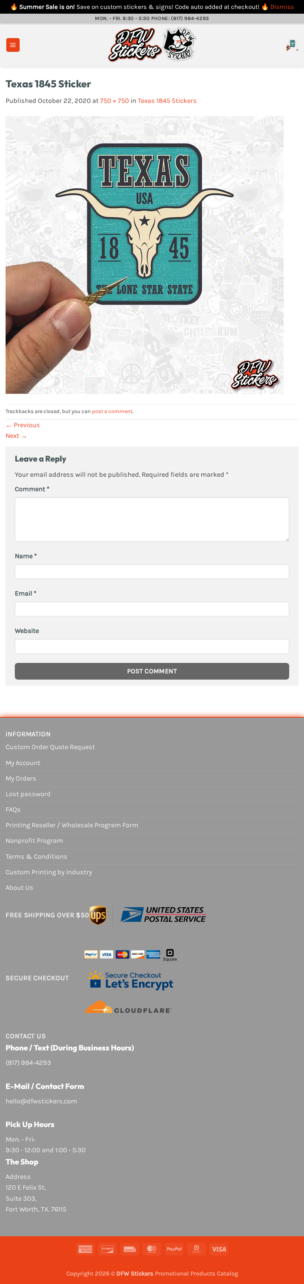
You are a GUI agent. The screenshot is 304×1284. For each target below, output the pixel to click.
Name (26, 556)
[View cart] (292, 44)
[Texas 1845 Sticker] (145, 255)
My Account (23, 763)
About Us (19, 888)
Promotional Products (185, 1273)
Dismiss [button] (282, 6)
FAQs (13, 809)
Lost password (28, 794)
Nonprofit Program (34, 841)
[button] (13, 45)
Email (25, 593)
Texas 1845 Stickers (167, 101)
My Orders (21, 778)
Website (27, 631)
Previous (23, 425)
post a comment (112, 411)
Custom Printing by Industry (49, 872)
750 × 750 (114, 101)
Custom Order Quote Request (50, 747)
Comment (32, 489)
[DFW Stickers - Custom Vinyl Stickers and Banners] (152, 44)
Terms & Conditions (36, 856)
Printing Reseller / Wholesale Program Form (72, 825)
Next (16, 436)
